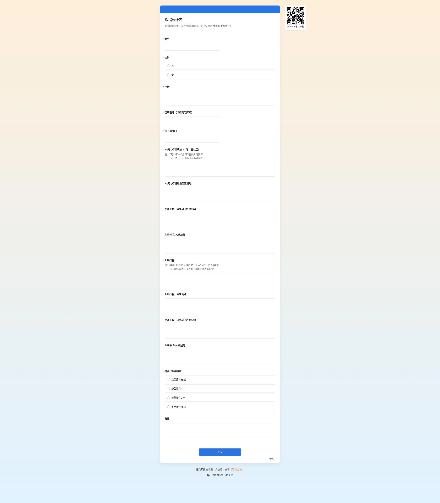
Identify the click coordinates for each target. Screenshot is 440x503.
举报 (271, 459)
